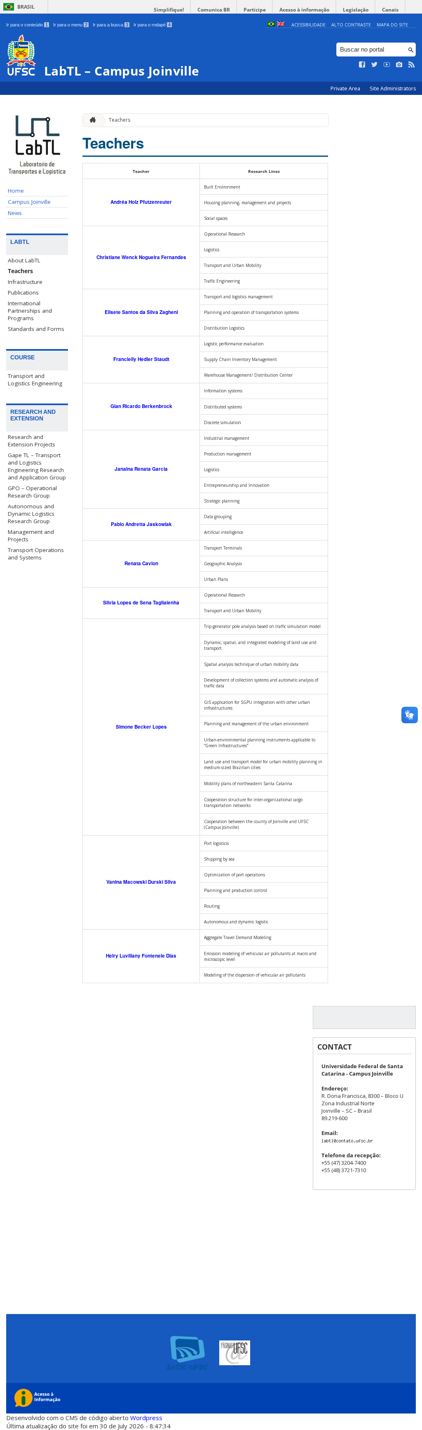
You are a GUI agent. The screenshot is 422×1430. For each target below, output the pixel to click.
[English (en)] (280, 24)
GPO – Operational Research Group (32, 491)
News (15, 213)
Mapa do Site (392, 24)
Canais (390, 9)
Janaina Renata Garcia (141, 468)
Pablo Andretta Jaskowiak (141, 524)
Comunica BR (213, 9)
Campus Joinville (29, 201)
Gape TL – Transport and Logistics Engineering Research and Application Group (37, 466)
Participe (255, 9)
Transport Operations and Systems (36, 553)
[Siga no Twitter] (374, 64)
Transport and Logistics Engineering (35, 379)
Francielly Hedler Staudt (141, 359)
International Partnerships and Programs (30, 311)
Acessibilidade (308, 24)
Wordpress (146, 1417)
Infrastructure (25, 282)
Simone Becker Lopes (141, 726)
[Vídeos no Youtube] (387, 64)
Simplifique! (169, 9)
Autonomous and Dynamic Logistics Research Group (31, 514)
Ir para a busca (110, 24)
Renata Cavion (141, 563)
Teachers (20, 271)
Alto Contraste (351, 24)
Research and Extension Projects (31, 440)
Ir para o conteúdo (27, 24)
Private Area (346, 88)
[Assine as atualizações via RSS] (411, 64)
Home (16, 190)
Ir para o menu (70, 24)
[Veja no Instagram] (399, 64)
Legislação (355, 9)
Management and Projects (31, 535)
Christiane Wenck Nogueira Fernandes (141, 257)
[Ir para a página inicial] (90, 120)
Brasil (26, 6)
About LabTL (24, 260)
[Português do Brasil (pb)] (271, 24)
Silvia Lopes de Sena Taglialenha (141, 602)
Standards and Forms (36, 329)
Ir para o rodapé (152, 24)
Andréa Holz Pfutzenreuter (141, 201)
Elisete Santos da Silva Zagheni (141, 312)
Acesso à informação (304, 9)
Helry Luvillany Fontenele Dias (141, 955)
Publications (23, 292)
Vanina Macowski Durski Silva (141, 881)
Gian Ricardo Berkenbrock (141, 406)
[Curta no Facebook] (362, 64)
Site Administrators (393, 88)
